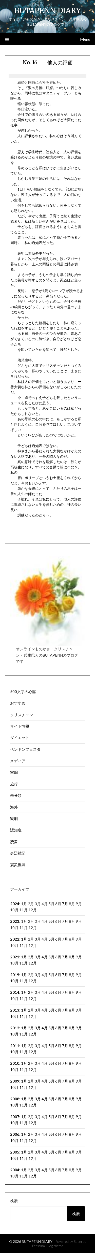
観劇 (14, 818)
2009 (14, 1081)
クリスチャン (21, 714)
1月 (24, 939)
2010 (14, 1063)
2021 (14, 957)
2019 (14, 974)
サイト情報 (19, 726)
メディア (17, 760)
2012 (14, 1028)
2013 (14, 1010)
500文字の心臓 (23, 691)
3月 (38, 939)
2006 (14, 1134)
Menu (85, 39)
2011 (14, 1045)
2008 (14, 1099)
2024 (14, 903)
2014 (14, 992)
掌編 (14, 772)
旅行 (14, 784)
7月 (65, 903)
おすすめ (17, 703)
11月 (23, 963)
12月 (32, 963)
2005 (14, 1152)
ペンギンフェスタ (25, 749)
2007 (14, 1116)
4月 (45, 921)
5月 (51, 921)
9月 (79, 992)
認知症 (16, 830)
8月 (72, 957)
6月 (58, 939)
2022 (14, 939)
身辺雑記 (17, 853)
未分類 (16, 795)
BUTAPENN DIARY (47, 10)
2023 (14, 921)
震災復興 (17, 864)
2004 (14, 1170)
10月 (14, 980)
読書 (14, 841)
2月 (31, 992)
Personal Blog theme (47, 1246)
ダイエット (19, 737)
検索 (14, 1200)
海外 (14, 807)
